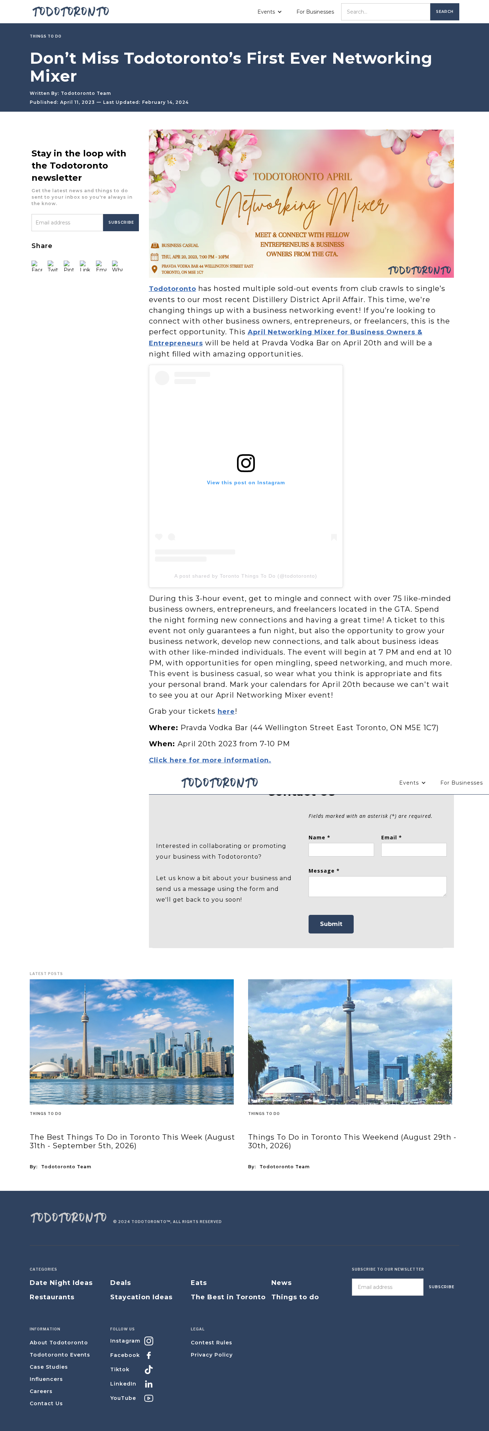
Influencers (46, 1379)
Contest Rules (211, 1342)
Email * (391, 837)
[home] (71, 11)
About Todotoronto (59, 1342)
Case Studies (49, 1367)
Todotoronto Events (60, 1355)
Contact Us (46, 1403)
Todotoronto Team (86, 93)
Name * (319, 837)
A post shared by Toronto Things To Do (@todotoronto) (245, 576)
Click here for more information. (210, 760)
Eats (199, 1283)
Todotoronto (172, 289)
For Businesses (315, 12)
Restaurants (52, 1297)
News (281, 1283)
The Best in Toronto (228, 1297)
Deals (120, 1283)
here (226, 712)
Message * (324, 870)
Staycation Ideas (141, 1297)
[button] (269, 12)
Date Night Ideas (61, 1283)
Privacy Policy (212, 1355)
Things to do (46, 1113)
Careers (41, 1391)
